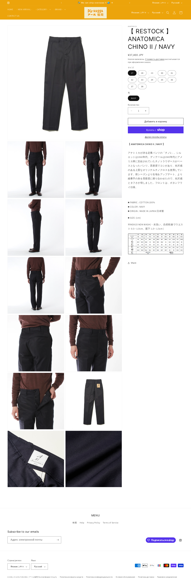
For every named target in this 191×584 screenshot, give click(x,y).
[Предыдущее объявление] (61, 3)
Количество (133, 105)
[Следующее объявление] (129, 3)
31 (172, 73)
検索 (75, 522)
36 (172, 79)
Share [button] (133, 263)
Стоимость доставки (154, 59)
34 (152, 79)
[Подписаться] (57, 539)
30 (162, 73)
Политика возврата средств (71, 577)
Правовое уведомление (167, 577)
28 (142, 73)
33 (142, 79)
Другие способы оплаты (156, 137)
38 (142, 86)
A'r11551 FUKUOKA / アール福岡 (26, 577)
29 (153, 74)
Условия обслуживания (125, 577)
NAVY (133, 98)
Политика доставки (146, 577)
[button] (43, 9)
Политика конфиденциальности (99, 577)
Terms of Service (110, 522)
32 (132, 79)
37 (132, 86)
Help (82, 522)
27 (132, 73)
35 (162, 79)
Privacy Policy (93, 522)
